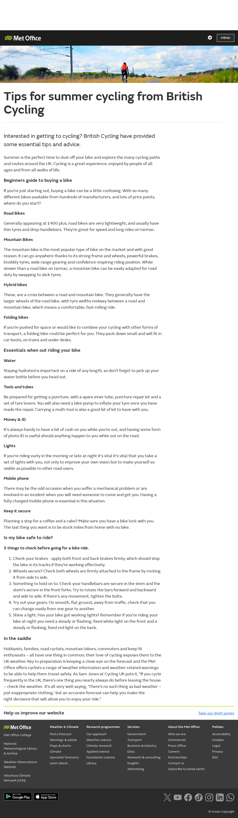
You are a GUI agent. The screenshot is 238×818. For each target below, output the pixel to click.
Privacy (217, 752)
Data (131, 752)
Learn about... (60, 763)
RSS (215, 757)
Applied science (97, 752)
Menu (225, 38)
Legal (216, 746)
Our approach (96, 734)
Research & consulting (144, 757)
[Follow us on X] (167, 797)
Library (91, 763)
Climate (55, 752)
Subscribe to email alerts (186, 769)
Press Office (177, 746)
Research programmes (103, 727)
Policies (218, 727)
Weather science (98, 740)
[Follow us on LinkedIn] (220, 797)
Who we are (177, 734)
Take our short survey (216, 713)
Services (133, 727)
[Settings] (210, 37)
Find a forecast (61, 734)
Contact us (176, 763)
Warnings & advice (63, 740)
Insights (133, 763)
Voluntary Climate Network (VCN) (17, 778)
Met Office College (17, 735)
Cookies (218, 740)
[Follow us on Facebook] (188, 797)
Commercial (177, 740)
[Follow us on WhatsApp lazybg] (230, 797)
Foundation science (100, 757)
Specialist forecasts (64, 757)
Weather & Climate (64, 727)
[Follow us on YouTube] (178, 797)
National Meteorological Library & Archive (20, 748)
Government (136, 734)
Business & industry (141, 746)
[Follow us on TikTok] (199, 797)
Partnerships (177, 757)
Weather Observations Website (20, 764)
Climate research (99, 746)
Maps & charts (60, 746)
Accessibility (221, 734)
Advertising (135, 769)
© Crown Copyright (221, 812)
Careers (174, 752)
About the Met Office (184, 727)
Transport (134, 740)
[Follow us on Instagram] (209, 797)
